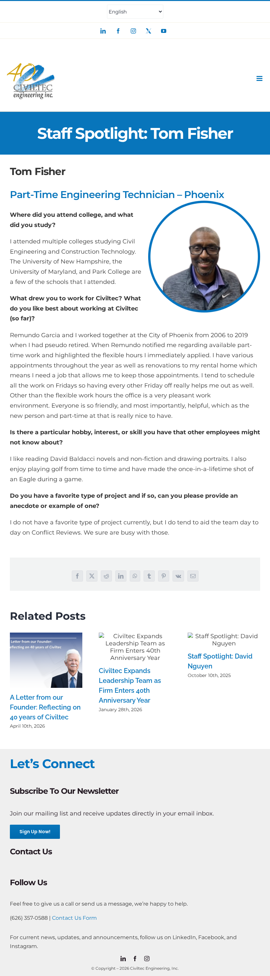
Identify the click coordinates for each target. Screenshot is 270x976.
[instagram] (146, 958)
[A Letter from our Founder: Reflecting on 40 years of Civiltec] (46, 660)
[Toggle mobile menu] (259, 78)
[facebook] (135, 958)
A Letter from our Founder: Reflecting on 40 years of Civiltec (45, 707)
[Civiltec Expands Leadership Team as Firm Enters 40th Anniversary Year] (135, 647)
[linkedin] (123, 958)
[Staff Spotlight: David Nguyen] (224, 640)
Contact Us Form (74, 918)
